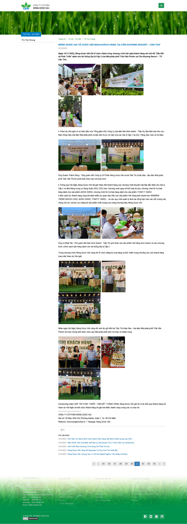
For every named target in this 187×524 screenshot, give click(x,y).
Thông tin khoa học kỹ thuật (142, 484)
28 (121, 464)
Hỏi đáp (134, 500)
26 (109, 464)
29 (126, 464)
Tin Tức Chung (28, 40)
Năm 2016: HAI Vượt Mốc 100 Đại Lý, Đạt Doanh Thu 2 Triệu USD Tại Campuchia (96, 443)
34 (154, 464)
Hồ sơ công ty (64, 484)
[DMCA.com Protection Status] (30, 518)
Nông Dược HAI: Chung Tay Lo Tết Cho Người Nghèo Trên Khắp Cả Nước (93, 454)
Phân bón (98, 491)
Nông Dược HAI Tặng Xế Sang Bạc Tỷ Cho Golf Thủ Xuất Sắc (88, 450)
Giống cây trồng (101, 494)
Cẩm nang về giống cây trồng (142, 488)
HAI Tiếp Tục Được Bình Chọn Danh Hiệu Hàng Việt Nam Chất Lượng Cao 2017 (95, 439)
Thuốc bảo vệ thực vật (103, 484)
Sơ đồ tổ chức (64, 488)
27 (115, 464)
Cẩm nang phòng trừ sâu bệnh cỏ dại (145, 494)
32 (143, 464)
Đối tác (61, 500)
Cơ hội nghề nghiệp (66, 503)
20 (103, 464)
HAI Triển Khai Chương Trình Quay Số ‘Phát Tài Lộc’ (84, 446)
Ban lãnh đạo (64, 491)
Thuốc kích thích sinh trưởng (106, 488)
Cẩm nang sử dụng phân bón (142, 491)
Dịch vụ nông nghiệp (102, 500)
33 (149, 464)
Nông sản (98, 497)
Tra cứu (135, 497)
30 (132, 464)
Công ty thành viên (66, 497)
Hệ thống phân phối (66, 494)
